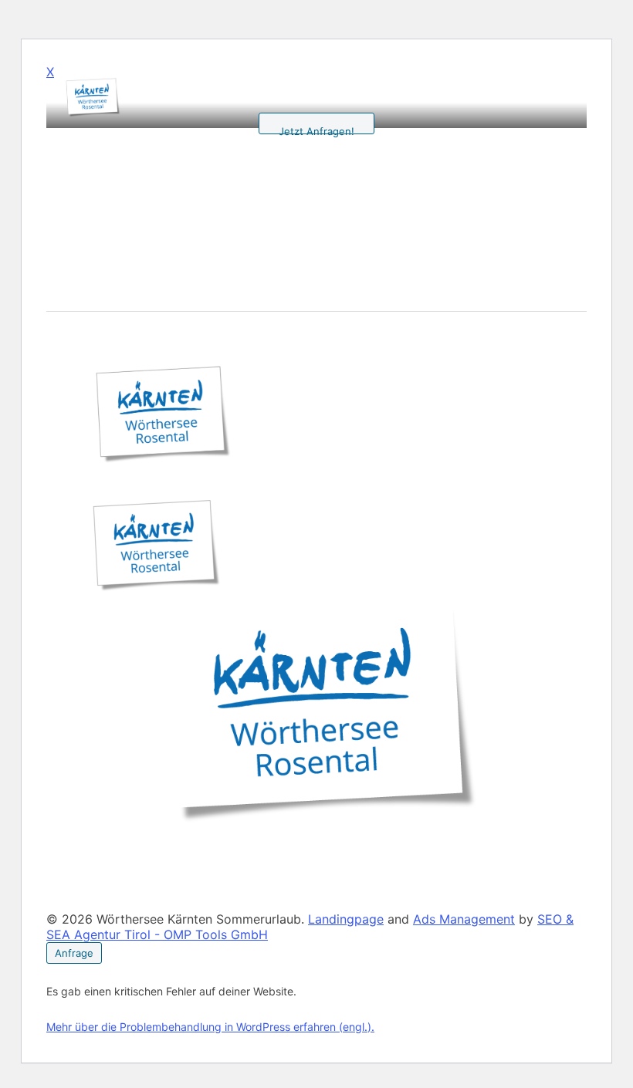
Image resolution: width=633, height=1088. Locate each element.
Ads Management (464, 919)
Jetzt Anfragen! (316, 129)
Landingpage (346, 919)
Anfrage (74, 953)
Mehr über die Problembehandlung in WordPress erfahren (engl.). (210, 1026)
